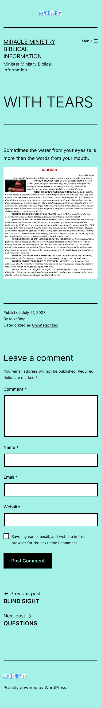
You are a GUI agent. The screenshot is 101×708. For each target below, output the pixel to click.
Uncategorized (45, 325)
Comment (15, 389)
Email (10, 477)
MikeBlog (17, 318)
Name (11, 447)
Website (12, 506)
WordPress (55, 687)
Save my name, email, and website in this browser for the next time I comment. (48, 539)
